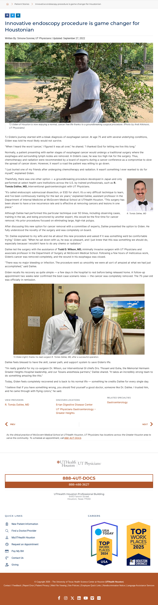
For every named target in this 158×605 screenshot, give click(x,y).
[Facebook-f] (59, 598)
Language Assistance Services (140, 585)
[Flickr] (99, 598)
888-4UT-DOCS (72, 438)
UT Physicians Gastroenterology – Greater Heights (76, 411)
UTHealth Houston (114, 582)
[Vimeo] (92, 598)
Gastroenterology (117, 402)
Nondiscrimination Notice (114, 585)
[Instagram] (66, 598)
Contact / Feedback (12, 585)
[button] (7, 15)
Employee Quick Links (91, 585)
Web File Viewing (58, 585)
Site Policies (73, 585)
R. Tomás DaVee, (17, 404)
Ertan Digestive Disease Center (74, 404)
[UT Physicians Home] (7, 4)
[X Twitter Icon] (72, 598)
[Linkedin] (79, 598)
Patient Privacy (42, 585)
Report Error (28, 585)
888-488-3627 (79, 484)
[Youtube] (86, 598)
